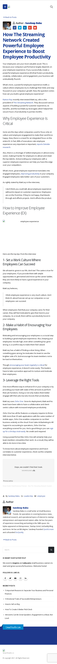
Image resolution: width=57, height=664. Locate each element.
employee (41, 496)
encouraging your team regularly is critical (26, 365)
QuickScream (48, 529)
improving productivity (29, 173)
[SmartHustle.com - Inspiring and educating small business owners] (16, 7)
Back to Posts (11, 17)
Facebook (14, 28)
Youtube (15, 578)
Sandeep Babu (33, 23)
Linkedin (26, 578)
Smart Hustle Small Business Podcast (15, 486)
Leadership (28, 496)
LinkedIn (25, 28)
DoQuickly (19, 532)
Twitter (20, 28)
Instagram (20, 578)
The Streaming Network (23, 102)
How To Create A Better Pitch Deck (18, 609)
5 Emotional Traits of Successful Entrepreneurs (23, 599)
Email (35, 28)
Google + (30, 28)
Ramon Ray (7, 99)
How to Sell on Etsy (12, 604)
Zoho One (19, 401)
